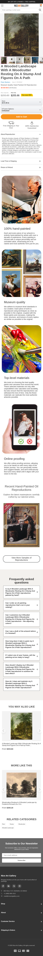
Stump (12, 824)
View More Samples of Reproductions (22, 559)
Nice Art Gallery (21, 6)
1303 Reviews (13, 88)
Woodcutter (21, 824)
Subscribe (21, 860)
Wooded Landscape (8, 828)
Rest (3, 824)
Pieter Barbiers (5, 82)
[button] (6, 526)
